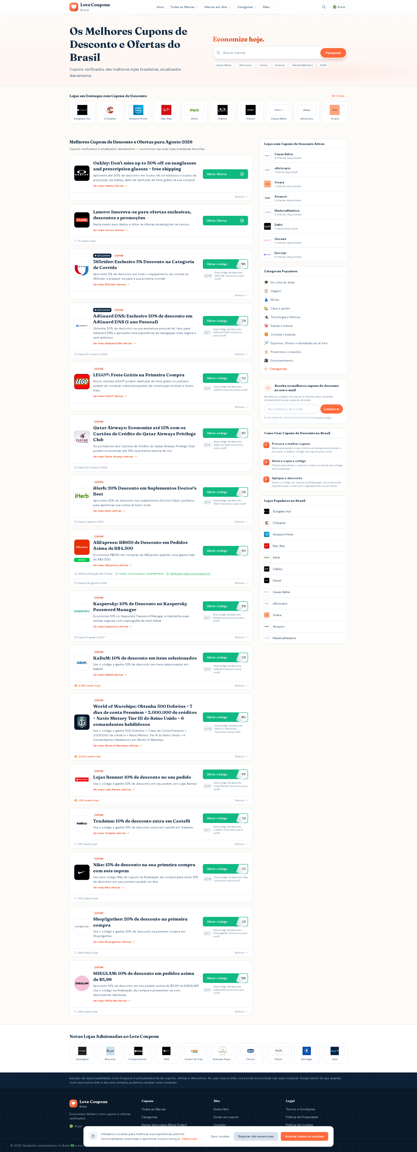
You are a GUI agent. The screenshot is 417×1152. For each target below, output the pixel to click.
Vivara (263, 65)
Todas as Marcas (182, 7)
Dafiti (323, 65)
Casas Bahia (223, 65)
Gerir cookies (220, 1136)
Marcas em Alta (216, 7)
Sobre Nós (221, 1109)
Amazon (280, 65)
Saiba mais (189, 1139)
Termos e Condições (300, 1109)
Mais (266, 7)
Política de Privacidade (302, 1117)
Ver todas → (340, 96)
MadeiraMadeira (302, 65)
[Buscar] (324, 7)
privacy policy (323, 417)
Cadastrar (331, 409)
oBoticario (245, 65)
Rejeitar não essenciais (256, 1136)
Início (160, 7)
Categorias (245, 7)
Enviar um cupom (226, 1117)
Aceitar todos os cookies (304, 1136)
